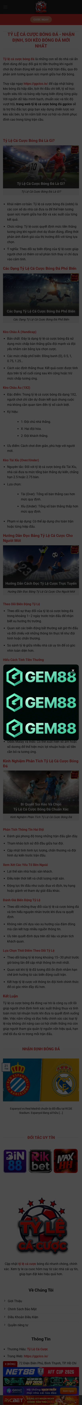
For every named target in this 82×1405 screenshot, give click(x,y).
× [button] (73, 670)
